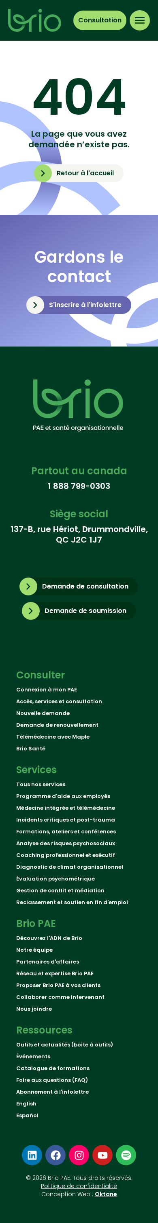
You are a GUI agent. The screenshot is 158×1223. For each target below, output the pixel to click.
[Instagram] (79, 1155)
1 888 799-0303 (79, 486)
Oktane (106, 1194)
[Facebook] (55, 1155)
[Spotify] (126, 1155)
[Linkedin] (32, 1155)
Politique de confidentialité (79, 1186)
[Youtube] (102, 1155)
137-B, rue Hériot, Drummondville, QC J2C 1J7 (79, 534)
